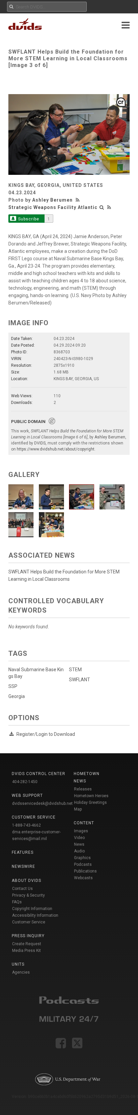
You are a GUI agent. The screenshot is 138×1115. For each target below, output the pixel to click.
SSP (12, 686)
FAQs (17, 902)
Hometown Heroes (91, 795)
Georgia (16, 696)
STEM (75, 669)
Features (22, 852)
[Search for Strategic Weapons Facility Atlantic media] (102, 207)
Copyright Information (32, 908)
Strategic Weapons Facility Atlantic (52, 207)
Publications (85, 871)
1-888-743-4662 (26, 825)
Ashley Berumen (52, 200)
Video (79, 837)
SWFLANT (79, 679)
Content (84, 823)
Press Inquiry (28, 935)
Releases (83, 789)
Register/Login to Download (45, 734)
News (79, 844)
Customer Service (28, 922)
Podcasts (83, 864)
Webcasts (83, 878)
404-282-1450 (25, 781)
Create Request (26, 944)
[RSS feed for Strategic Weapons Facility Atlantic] (109, 207)
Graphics (82, 857)
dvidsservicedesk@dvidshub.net (42, 803)
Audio (79, 851)
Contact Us (22, 888)
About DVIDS (26, 880)
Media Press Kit (26, 950)
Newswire (23, 866)
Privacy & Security (28, 895)
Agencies (21, 972)
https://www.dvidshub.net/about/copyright (55, 449)
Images (81, 831)
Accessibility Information (35, 915)
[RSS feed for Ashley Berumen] (78, 200)
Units (18, 964)
